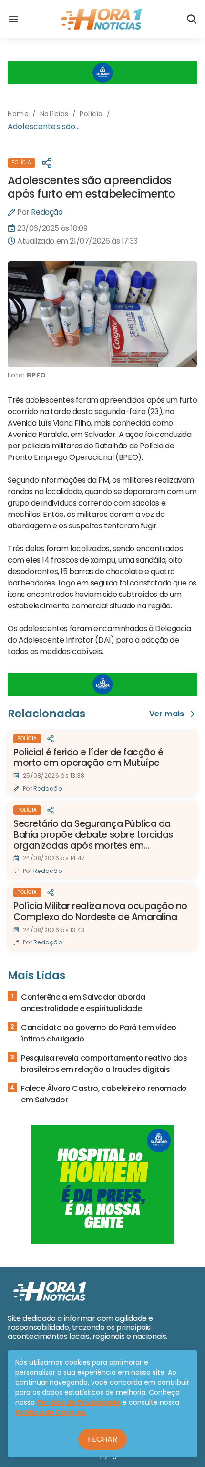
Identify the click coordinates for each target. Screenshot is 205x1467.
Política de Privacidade (79, 1402)
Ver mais (166, 714)
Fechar (102, 1439)
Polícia (21, 162)
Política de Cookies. (51, 1412)
